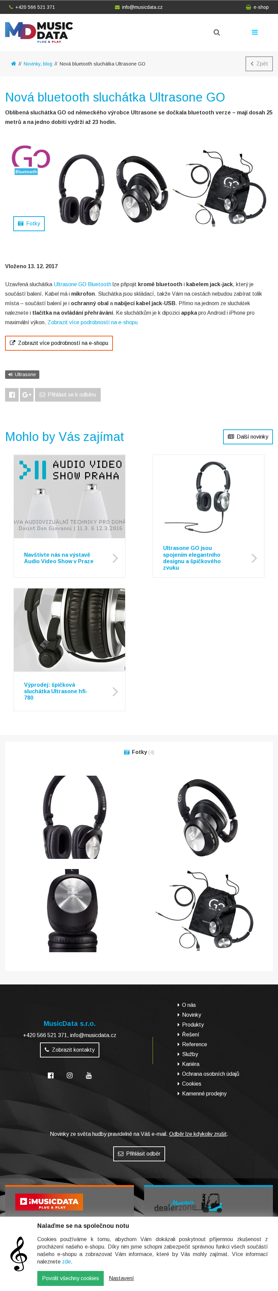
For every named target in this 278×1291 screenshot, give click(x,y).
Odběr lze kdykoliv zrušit (198, 1134)
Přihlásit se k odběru (72, 395)
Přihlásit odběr (143, 1154)
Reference (194, 1044)
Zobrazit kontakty (73, 1050)
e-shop (261, 7)
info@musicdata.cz (142, 7)
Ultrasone (25, 374)
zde (66, 1262)
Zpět (262, 64)
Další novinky (252, 437)
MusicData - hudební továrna (39, 32)
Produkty (193, 1025)
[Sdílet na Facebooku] (12, 395)
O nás (189, 1005)
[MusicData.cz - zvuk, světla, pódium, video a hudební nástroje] (13, 64)
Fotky (33, 223)
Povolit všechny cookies (70, 1278)
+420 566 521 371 (35, 7)
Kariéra (190, 1064)
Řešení (190, 1034)
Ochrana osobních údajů (210, 1074)
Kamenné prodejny (204, 1093)
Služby (190, 1054)
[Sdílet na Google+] (27, 395)
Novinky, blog (38, 64)
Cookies (191, 1084)
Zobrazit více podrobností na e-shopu (92, 322)
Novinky (191, 1015)
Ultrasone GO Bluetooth (82, 284)
